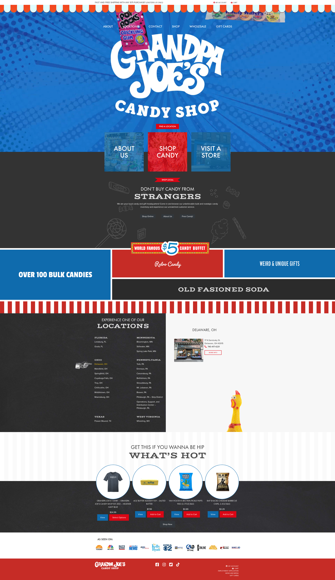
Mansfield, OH (100, 368)
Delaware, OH (100, 364)
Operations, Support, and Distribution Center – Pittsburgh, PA (148, 405)
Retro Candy (167, 262)
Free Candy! (187, 216)
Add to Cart (155, 514)
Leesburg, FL (100, 341)
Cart (235, 2)
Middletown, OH (101, 392)
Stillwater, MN (143, 346)
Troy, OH (98, 382)
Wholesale (197, 26)
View (102, 517)
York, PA (140, 364)
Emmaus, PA (142, 368)
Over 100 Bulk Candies (55, 275)
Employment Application (228, 571)
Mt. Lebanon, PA (144, 387)
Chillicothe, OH (101, 387)
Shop (176, 26)
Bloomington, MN (145, 341)
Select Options (119, 517)
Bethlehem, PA (143, 378)
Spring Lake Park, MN (146, 351)
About (108, 26)
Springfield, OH (101, 373)
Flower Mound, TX (102, 420)
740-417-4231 (214, 346)
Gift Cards (224, 26)
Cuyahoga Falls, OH (103, 378)
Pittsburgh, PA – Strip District (150, 397)
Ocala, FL (98, 346)
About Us (124, 152)
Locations (131, 26)
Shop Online (147, 216)
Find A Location (167, 126)
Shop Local (167, 179)
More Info (213, 352)
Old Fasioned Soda (223, 289)
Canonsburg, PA (144, 373)
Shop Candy (167, 152)
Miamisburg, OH (101, 397)
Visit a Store (211, 152)
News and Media (232, 573)
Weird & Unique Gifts (280, 263)
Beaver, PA (141, 392)
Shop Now (167, 524)
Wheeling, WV (143, 420)
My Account (220, 2)
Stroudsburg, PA (144, 382)
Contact (155, 26)
